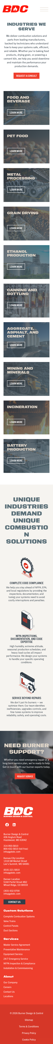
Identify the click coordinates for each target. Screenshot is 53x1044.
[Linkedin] (14, 824)
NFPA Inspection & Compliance (19, 963)
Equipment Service (13, 954)
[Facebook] (7, 824)
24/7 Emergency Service (16, 958)
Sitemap (29, 1019)
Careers (7, 986)
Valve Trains (9, 921)
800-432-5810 (11, 848)
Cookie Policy (29, 1039)
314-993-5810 (11, 845)
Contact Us (9, 991)
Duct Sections (11, 930)
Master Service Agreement (17, 944)
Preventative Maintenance (17, 949)
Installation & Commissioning (18, 968)
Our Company (10, 982)
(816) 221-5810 (12, 869)
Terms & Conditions (29, 1026)
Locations (8, 996)
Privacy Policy (29, 1032)
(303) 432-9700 (12, 890)
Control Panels (11, 925)
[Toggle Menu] (44, 10)
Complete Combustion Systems (19, 916)
